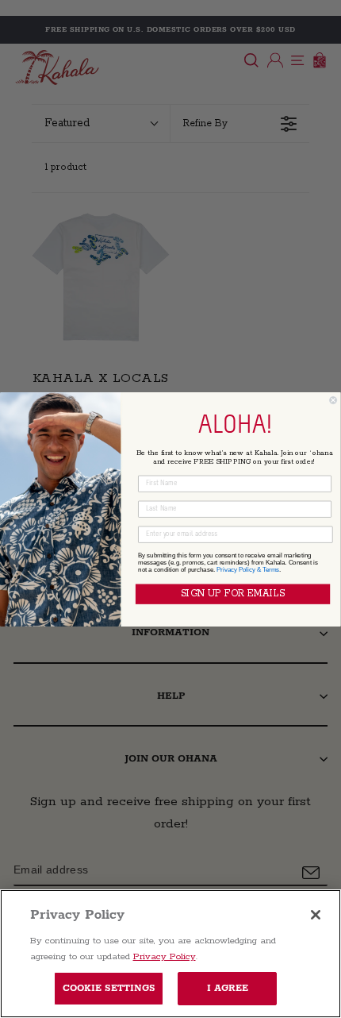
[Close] (315, 914)
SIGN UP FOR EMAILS (233, 594)
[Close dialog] (333, 399)
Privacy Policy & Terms (247, 569)
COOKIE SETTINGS (109, 988)
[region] (170, 953)
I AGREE (228, 988)
